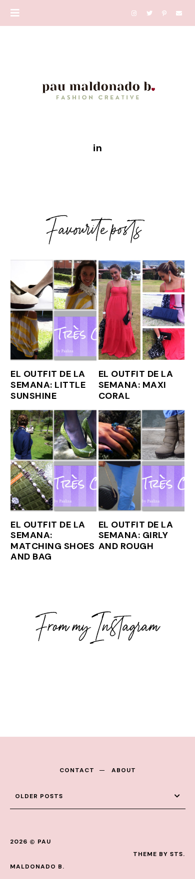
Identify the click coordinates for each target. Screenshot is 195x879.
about (124, 770)
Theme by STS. (159, 854)
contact (77, 770)
